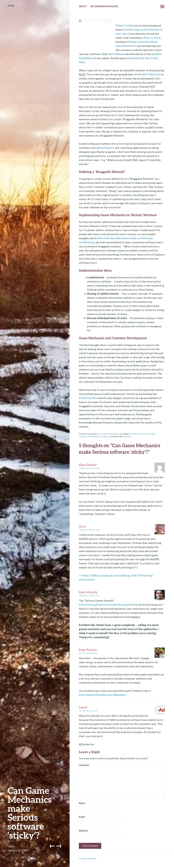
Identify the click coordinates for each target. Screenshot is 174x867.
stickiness (105, 436)
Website (83, 830)
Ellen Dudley (88, 465)
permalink (126, 436)
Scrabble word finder (88, 858)
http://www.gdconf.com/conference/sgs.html (107, 604)
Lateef (83, 707)
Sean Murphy (88, 592)
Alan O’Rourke (116, 54)
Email (82, 817)
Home (11, 5)
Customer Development (109, 434)
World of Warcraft (149, 74)
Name (82, 803)
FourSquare (107, 147)
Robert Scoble (124, 25)
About (83, 6)
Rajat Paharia (88, 650)
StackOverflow (88, 398)
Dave (11, 846)
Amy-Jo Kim (151, 37)
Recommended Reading (104, 6)
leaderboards (94, 436)
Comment (84, 765)
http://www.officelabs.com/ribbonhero (103, 694)
